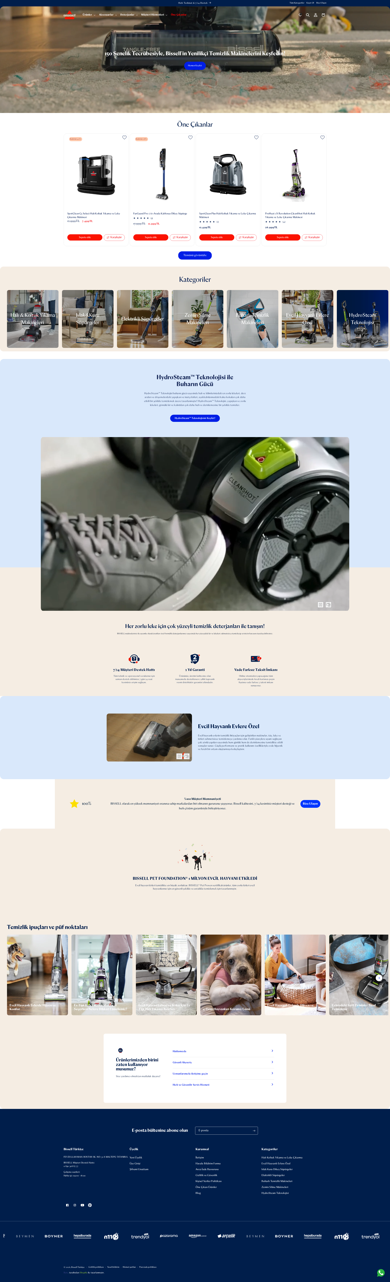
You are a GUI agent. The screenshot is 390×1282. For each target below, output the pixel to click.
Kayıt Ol (310, 3)
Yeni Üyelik (136, 1157)
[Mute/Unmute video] (328, 605)
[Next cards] (379, 978)
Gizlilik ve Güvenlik (206, 1175)
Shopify (83, 1273)
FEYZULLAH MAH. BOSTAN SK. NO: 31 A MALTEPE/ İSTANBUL (96, 1157)
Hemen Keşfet (195, 66)
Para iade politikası (147, 1267)
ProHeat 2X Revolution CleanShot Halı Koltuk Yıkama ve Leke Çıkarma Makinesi (290, 215)
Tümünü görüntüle (194, 255)
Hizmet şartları (129, 1267)
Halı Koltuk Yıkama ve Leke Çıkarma (282, 1157)
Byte (66, 1273)
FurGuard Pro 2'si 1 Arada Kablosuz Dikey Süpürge (160, 213)
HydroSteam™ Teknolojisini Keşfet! (195, 418)
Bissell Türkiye (78, 1267)
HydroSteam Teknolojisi (275, 1193)
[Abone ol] (254, 1131)
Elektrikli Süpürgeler (273, 1175)
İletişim (200, 1157)
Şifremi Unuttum (139, 1169)
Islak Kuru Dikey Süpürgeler (277, 1169)
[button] (89, 15)
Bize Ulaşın (321, 3)
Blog (198, 1193)
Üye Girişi (135, 1163)
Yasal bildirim (113, 1267)
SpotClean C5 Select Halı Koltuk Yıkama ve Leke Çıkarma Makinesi (93, 215)
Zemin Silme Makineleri (275, 1187)
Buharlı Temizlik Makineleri (277, 1181)
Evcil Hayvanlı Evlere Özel (276, 1163)
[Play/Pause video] (320, 605)
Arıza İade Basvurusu (207, 1169)
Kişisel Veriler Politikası (209, 1181)
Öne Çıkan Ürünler (206, 1187)
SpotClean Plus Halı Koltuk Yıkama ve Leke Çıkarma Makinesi (227, 215)
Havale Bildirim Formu (208, 1163)
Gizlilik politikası (96, 1267)
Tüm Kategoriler (297, 3)
